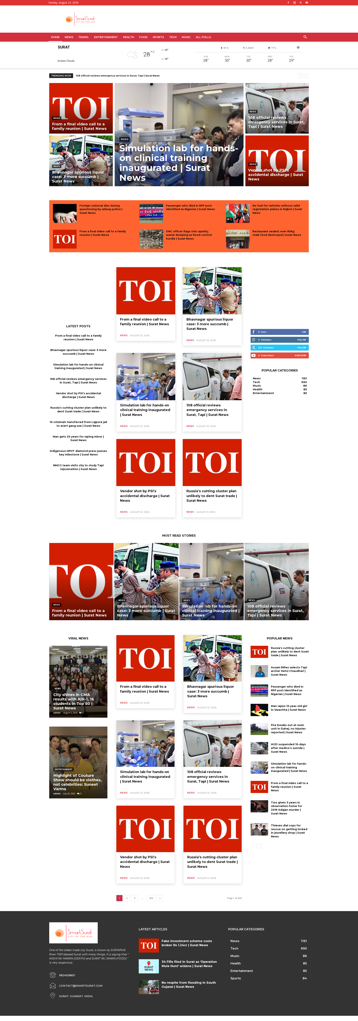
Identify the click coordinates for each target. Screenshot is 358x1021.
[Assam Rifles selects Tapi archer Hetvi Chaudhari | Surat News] (259, 671)
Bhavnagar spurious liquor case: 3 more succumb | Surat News (78, 351)
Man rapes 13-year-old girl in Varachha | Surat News (289, 707)
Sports (158, 37)
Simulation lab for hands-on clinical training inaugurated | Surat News (78, 366)
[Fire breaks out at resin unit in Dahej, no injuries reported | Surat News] (259, 729)
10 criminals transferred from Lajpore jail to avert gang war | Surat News (78, 423)
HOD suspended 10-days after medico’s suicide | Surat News (288, 748)
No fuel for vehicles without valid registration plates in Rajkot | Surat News (277, 209)
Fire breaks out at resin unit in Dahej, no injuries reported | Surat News (288, 728)
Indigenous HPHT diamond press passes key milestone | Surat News (78, 452)
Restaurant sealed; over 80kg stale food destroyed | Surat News (276, 233)
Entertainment (106, 37)
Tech (173, 37)
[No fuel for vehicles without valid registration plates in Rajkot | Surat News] (238, 213)
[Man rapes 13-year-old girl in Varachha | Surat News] (259, 710)
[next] (306, 75)
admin (57, 712)
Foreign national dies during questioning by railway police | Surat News (100, 209)
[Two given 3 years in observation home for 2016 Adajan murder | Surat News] (259, 806)
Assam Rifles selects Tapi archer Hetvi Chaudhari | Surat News (289, 671)
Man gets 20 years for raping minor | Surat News (78, 438)
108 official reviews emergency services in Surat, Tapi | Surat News (78, 380)
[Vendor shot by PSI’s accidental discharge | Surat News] (277, 160)
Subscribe (300, 355)
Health (128, 37)
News (69, 37)
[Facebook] (288, 2)
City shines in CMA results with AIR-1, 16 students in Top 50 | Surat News (73, 701)
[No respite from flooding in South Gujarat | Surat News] (149, 987)
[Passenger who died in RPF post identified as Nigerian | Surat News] (151, 213)
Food (143, 37)
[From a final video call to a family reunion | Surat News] (81, 108)
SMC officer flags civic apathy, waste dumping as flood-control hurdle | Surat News (189, 235)
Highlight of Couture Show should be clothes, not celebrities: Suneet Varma (77, 782)
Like (304, 331)
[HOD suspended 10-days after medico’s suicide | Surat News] (259, 748)
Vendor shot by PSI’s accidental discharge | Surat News (110, 75)
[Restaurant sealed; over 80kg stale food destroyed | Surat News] (238, 239)
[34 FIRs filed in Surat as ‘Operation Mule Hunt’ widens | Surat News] (149, 966)
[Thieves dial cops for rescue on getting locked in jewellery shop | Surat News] (259, 829)
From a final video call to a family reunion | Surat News (102, 233)
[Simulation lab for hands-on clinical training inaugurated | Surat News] (179, 134)
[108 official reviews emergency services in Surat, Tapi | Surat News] (277, 108)
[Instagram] (294, 2)
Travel (83, 37)
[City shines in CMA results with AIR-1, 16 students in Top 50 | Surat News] (78, 682)
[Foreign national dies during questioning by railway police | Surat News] (65, 213)
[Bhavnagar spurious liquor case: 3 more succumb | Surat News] (81, 160)
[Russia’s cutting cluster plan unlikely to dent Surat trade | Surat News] (212, 462)
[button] (305, 37)
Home (55, 37)
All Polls (203, 37)
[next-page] (160, 898)
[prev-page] (253, 845)
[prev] (300, 75)
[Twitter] (300, 2)
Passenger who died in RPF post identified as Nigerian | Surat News (190, 207)
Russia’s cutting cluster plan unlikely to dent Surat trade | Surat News (78, 409)
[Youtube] (307, 2)
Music (186, 37)
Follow (301, 339)
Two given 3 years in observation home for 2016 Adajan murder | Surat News (286, 808)
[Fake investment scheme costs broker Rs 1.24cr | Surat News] (149, 946)
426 (151, 898)
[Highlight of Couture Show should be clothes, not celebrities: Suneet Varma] (78, 762)
